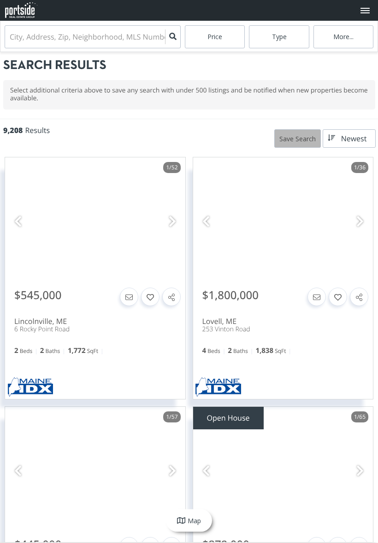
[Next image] (172, 221)
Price (214, 36)
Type (279, 36)
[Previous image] (18, 221)
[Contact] (129, 297)
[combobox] (11, 37)
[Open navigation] (364, 10)
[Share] (171, 297)
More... (343, 36)
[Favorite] (150, 297)
